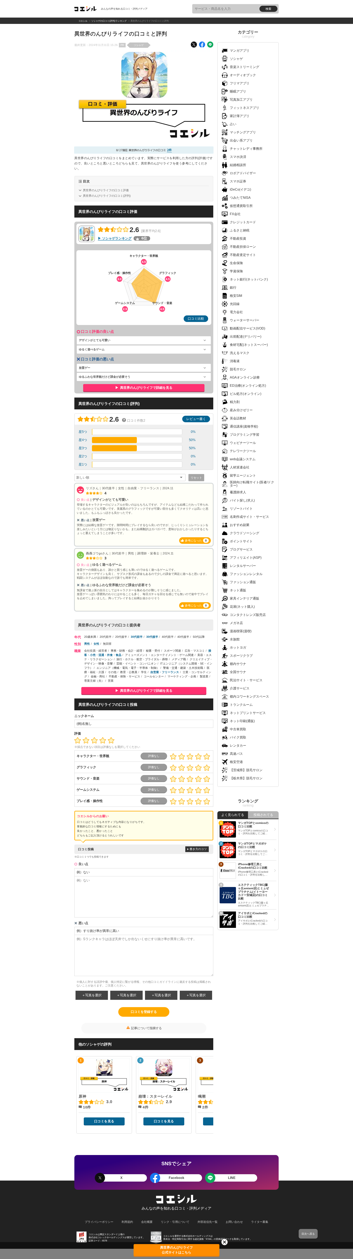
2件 (169, 150)
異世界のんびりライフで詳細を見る (145, 387)
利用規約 (127, 1221)
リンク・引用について (175, 1221)
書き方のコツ (198, 849)
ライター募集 (259, 1221)
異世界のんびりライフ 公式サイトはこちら (176, 1250)
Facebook (176, 1178)
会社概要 (147, 1221)
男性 (87, 643)
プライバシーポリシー (99, 1221)
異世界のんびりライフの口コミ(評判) (107, 195)
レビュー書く (196, 419)
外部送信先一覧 (208, 1221)
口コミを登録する (144, 1011)
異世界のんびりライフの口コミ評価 (106, 190)
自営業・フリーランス (164, 672)
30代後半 (152, 636)
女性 (96, 643)
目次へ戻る (308, 1233)
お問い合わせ (234, 1221)
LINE (232, 1178)
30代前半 (137, 636)
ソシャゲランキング (117, 238)
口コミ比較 (196, 318)
